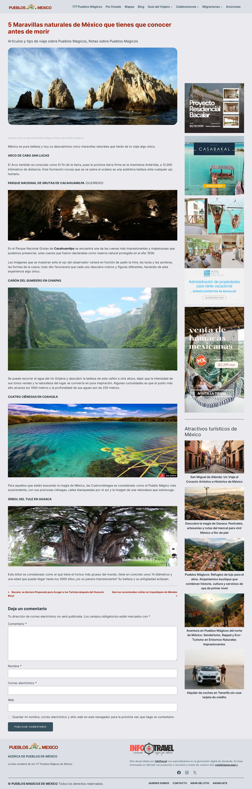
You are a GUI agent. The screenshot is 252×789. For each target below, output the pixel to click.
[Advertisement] (214, 50)
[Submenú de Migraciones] (221, 7)
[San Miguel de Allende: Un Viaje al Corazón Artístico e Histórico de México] (214, 457)
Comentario (17, 624)
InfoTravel (161, 761)
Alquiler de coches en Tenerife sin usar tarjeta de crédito (214, 695)
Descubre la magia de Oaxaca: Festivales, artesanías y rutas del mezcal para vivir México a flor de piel (214, 528)
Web (11, 700)
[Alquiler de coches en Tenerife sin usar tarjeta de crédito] (214, 670)
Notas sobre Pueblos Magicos (113, 41)
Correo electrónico (22, 683)
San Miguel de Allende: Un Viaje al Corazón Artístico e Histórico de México (214, 479)
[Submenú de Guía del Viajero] (171, 7)
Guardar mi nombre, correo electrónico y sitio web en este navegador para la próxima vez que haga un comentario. (93, 717)
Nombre (15, 666)
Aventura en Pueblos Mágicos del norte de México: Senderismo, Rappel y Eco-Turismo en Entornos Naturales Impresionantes (214, 637)
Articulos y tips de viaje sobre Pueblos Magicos (47, 41)
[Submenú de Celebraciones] (198, 7)
